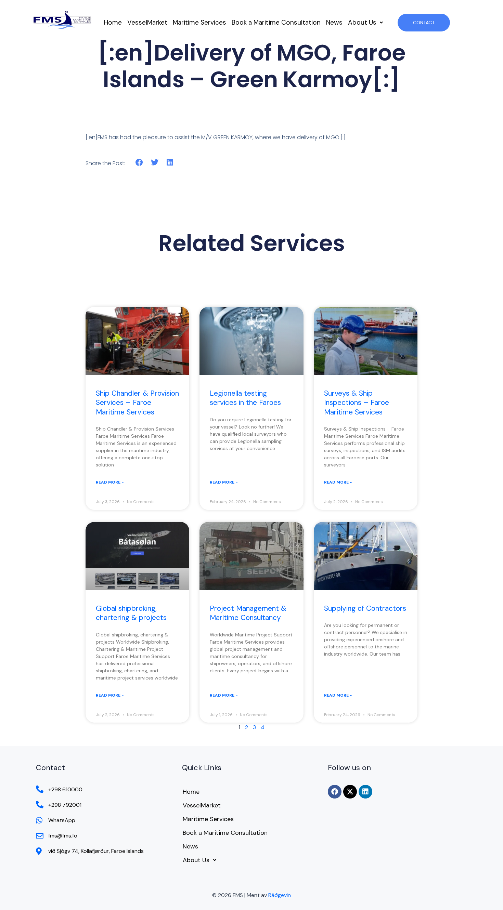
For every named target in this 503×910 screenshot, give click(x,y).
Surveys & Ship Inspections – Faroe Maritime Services (356, 402)
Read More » (110, 482)
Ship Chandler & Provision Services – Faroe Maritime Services (137, 402)
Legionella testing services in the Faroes (245, 397)
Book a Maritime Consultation (276, 22)
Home (113, 22)
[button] (365, 22)
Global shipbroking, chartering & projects (131, 613)
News (334, 22)
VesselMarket (147, 22)
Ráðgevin (279, 895)
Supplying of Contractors (365, 608)
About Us (362, 22)
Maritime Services (199, 22)
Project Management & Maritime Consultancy (248, 613)
